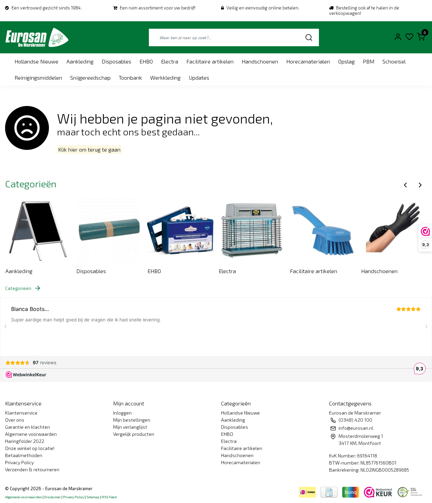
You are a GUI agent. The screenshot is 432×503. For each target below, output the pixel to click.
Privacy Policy (19, 462)
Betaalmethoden (23, 455)
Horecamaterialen (308, 61)
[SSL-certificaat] (411, 491)
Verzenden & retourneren (32, 469)
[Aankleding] (38, 230)
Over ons (14, 420)
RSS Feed (109, 497)
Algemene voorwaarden (31, 434)
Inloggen (122, 413)
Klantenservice (21, 413)
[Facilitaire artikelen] (323, 230)
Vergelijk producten (133, 434)
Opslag (346, 61)
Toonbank (130, 77)
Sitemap (93, 497)
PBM (368, 61)
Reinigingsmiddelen (38, 77)
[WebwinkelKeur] (378, 491)
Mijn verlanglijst (130, 427)
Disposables (116, 61)
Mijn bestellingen (131, 420)
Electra (169, 61)
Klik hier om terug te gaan (89, 150)
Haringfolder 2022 (24, 441)
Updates (199, 77)
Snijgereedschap (90, 77)
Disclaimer (52, 497)
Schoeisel (394, 61)
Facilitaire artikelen (210, 61)
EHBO (146, 61)
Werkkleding (165, 77)
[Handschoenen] (394, 230)
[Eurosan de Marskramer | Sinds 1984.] (37, 37)
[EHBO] (180, 230)
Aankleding (79, 61)
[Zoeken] (309, 37)
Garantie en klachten (27, 427)
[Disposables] (109, 230)
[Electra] (252, 230)
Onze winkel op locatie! (29, 448)
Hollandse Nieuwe (36, 61)
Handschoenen (260, 61)
